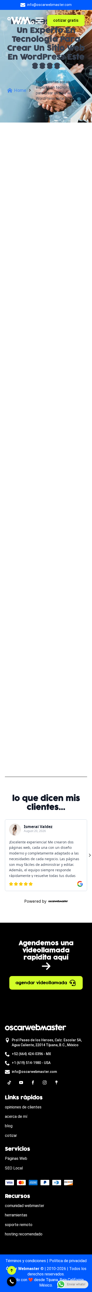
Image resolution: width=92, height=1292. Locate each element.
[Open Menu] (39, 20)
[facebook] (32, 1082)
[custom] (9, 1082)
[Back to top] (11, 1270)
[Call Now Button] (11, 1281)
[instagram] (44, 1082)
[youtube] (21, 1082)
